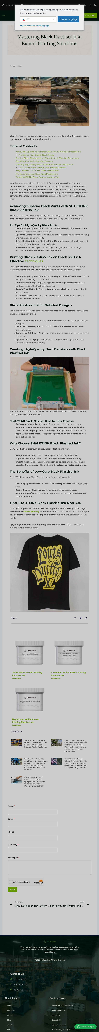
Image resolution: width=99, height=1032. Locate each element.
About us (10, 1025)
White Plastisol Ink (59, 1010)
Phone (11, 832)
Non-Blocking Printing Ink (61, 1030)
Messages (13, 858)
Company (13, 845)
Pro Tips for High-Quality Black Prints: (36, 155)
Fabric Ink (11, 1010)
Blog (9, 1020)
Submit (12, 890)
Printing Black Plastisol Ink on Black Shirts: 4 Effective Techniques (47, 158)
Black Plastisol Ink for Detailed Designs (34, 161)
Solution (10, 1005)
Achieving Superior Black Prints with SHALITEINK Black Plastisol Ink (48, 152)
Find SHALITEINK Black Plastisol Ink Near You (37, 177)
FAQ (9, 1030)
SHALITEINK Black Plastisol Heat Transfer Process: (42, 167)
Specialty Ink (56, 1020)
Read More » (16, 678)
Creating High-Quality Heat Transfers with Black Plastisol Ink (44, 164)
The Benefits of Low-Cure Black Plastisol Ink (37, 174)
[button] (85, 1026)
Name (11, 806)
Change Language (68, 19)
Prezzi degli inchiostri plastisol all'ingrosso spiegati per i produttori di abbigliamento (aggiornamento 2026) (35, 781)
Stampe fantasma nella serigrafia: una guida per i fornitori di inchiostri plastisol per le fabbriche (35, 743)
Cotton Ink (56, 1015)
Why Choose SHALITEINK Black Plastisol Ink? (37, 171)
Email (11, 819)
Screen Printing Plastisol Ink (62, 1005)
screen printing (31, 511)
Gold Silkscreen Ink (59, 1025)
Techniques (33, 261)
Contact (10, 1015)
